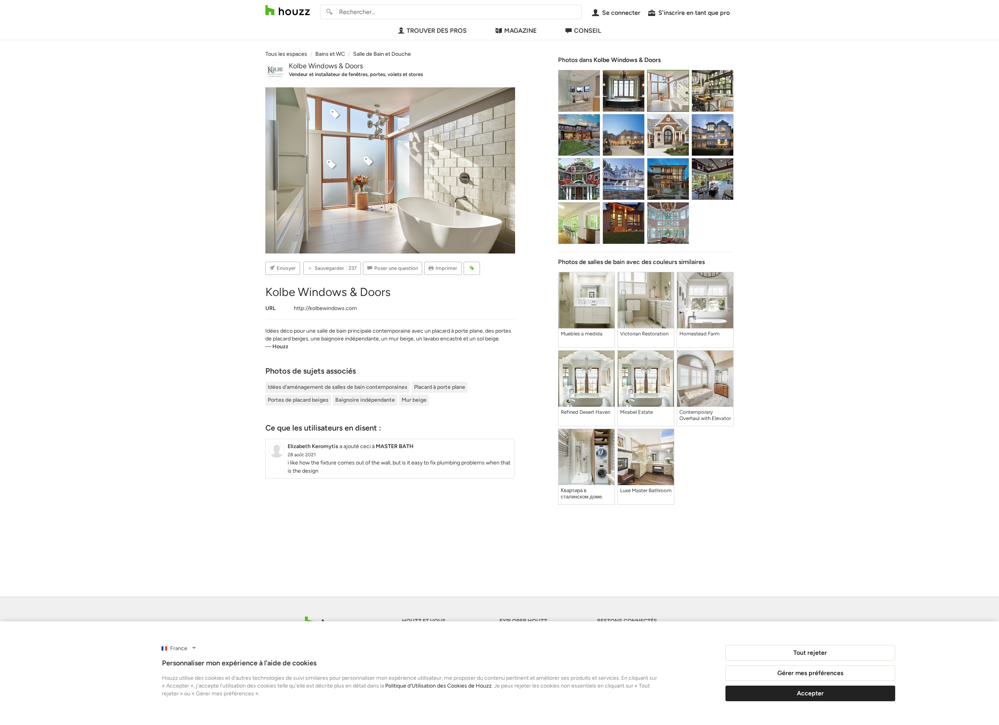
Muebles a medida (582, 334)
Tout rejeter (810, 652)
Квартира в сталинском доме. (582, 493)
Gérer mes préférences (810, 673)
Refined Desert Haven (585, 412)
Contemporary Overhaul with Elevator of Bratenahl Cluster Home (705, 415)
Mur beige (414, 400)
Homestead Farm (699, 334)
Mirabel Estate (636, 412)
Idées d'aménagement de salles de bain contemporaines (337, 387)
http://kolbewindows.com (325, 308)
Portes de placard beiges (298, 400)
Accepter (810, 693)
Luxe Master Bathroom (646, 490)
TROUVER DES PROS (437, 30)
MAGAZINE (520, 30)
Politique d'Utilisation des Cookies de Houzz (438, 685)
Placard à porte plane (439, 387)
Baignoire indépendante (365, 400)
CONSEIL (587, 30)
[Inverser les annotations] (472, 268)
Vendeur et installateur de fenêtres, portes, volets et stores (356, 74)
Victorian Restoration (644, 334)
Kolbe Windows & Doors (326, 66)
